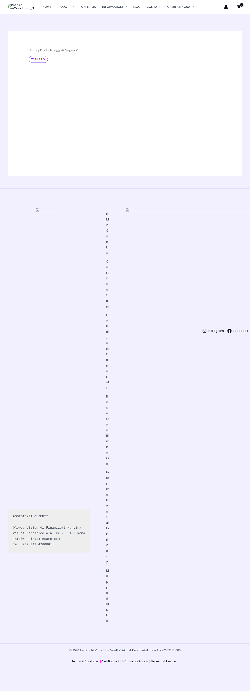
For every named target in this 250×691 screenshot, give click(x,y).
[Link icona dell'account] (226, 7)
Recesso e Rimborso (107, 430)
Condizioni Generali (107, 351)
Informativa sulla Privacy (107, 517)
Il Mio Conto (107, 233)
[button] (73, 7)
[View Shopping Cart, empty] (238, 7)
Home (33, 50)
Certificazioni (107, 283)
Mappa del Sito (107, 595)
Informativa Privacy (135, 661)
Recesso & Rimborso (164, 661)
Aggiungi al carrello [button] (46, 158)
